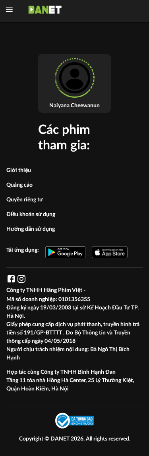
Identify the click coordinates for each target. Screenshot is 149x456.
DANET (60, 439)
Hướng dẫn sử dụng (30, 229)
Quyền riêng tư (24, 200)
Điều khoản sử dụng (30, 214)
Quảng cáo (19, 185)
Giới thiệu (18, 170)
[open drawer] (9, 9)
